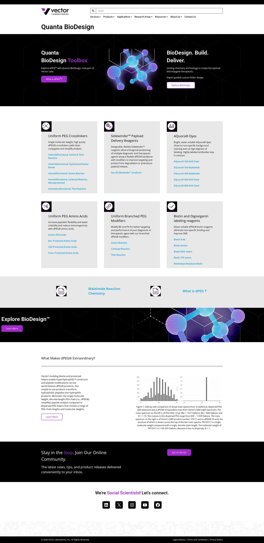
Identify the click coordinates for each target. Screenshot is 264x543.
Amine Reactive (119, 242)
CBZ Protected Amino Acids (62, 246)
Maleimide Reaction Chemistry (104, 291)
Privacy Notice (216, 539)
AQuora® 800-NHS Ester (186, 185)
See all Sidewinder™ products (126, 172)
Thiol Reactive (118, 254)
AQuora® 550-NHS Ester (186, 161)
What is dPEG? (54, 79)
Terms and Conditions (197, 539)
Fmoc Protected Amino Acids (63, 252)
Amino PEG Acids (57, 234)
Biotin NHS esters (183, 251)
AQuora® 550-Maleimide (187, 167)
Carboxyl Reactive (120, 248)
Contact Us (190, 16)
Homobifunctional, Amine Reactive (66, 173)
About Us (175, 16)
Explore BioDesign (180, 85)
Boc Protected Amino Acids (62, 240)
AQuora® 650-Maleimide (187, 173)
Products (108, 16)
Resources (160, 16)
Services (94, 16)
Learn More (12, 328)
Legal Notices (179, 539)
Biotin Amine (180, 245)
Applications (123, 16)
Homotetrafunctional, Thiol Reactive (67, 188)
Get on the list (179, 452)
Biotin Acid (179, 239)
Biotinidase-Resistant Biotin (188, 263)
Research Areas (142, 16)
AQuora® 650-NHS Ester (186, 179)
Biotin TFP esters (182, 257)
